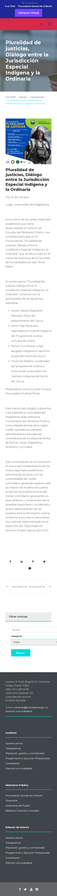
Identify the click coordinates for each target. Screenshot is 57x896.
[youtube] (31, 889)
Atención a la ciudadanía (19, 711)
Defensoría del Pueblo (18, 805)
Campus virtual (28, 12)
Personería (11, 800)
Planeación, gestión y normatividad (25, 753)
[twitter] (25, 889)
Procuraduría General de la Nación (24, 795)
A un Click (10, 6)
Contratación (13, 763)
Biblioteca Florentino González (22, 810)
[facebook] (20, 889)
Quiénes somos (14, 743)
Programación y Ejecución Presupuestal (28, 758)
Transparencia (13, 748)
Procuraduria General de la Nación (35, 6)
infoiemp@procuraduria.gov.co (31, 707)
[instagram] (37, 889)
